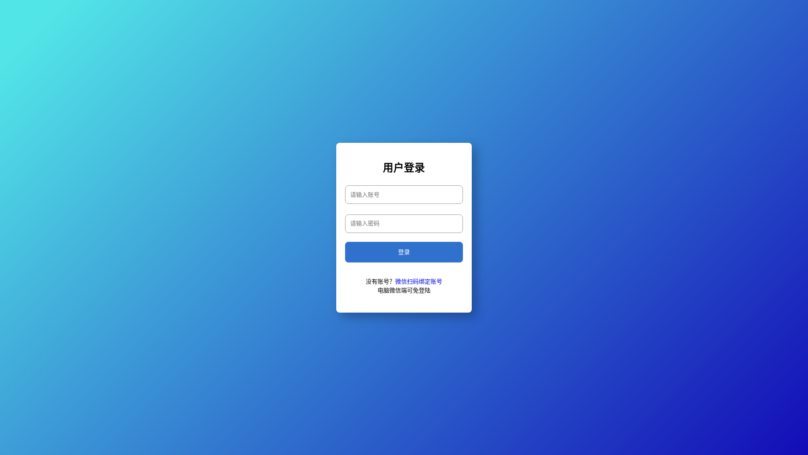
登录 (404, 252)
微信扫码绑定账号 (418, 281)
